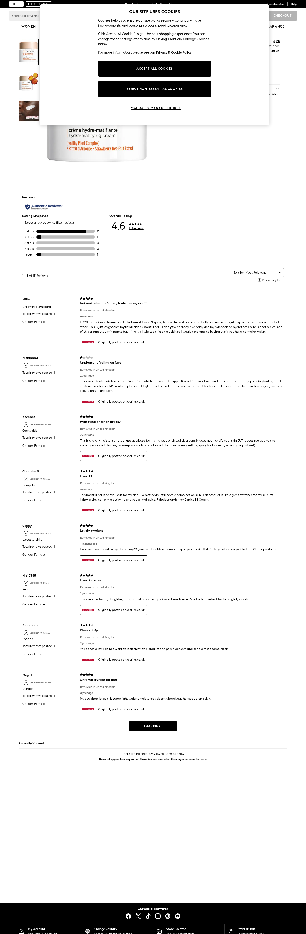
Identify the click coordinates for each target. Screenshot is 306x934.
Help (294, 4)
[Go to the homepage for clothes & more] (16, 4)
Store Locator (275, 4)
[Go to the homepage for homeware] (39, 4)
